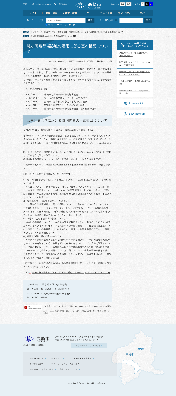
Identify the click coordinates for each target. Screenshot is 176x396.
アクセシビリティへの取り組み (65, 364)
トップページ (36, 32)
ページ (63, 25)
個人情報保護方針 (37, 364)
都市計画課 (74, 32)
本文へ (25, 4)
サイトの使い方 (36, 358)
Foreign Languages (42, 4)
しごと (88, 13)
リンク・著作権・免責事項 (79, 358)
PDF (74, 25)
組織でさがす (50, 32)
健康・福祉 (51, 13)
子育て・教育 (69, 13)
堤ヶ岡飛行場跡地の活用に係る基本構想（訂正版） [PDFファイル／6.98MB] (71, 272)
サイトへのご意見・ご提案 (41, 369)
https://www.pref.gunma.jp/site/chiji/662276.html (71, 165)
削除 (74, 36)
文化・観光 (124, 13)
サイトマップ (55, 358)
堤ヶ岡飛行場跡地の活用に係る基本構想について (52, 36)
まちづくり (106, 13)
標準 (122, 4)
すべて (51, 25)
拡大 (128, 4)
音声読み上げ (63, 4)
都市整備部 (32, 289)
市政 (142, 13)
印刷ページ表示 (105, 61)
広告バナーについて (69, 369)
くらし (33, 13)
